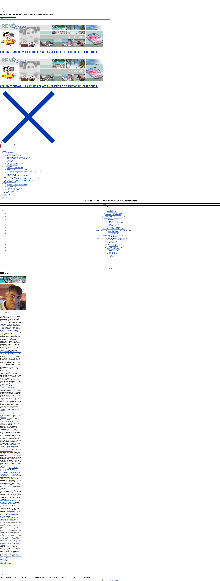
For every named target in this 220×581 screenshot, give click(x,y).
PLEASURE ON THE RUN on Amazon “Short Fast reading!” (10, 474)
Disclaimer (3, 559)
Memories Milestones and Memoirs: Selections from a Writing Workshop (10, 331)
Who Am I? (10, 418)
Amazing (10, 451)
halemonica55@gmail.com (7, 372)
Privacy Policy (4, 557)
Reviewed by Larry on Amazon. (9, 515)
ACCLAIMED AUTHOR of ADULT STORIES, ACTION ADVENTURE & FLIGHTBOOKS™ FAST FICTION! (49, 52)
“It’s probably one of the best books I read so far (10, 519)
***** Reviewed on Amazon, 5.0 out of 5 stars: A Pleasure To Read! (10, 501)
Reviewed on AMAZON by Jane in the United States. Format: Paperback (9, 446)
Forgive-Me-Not (13, 468)
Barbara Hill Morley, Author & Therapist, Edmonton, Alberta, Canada (10, 555)
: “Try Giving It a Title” (13, 389)
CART (2, 11)
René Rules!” (11, 353)
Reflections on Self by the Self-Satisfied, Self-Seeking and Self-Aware (10, 415)
